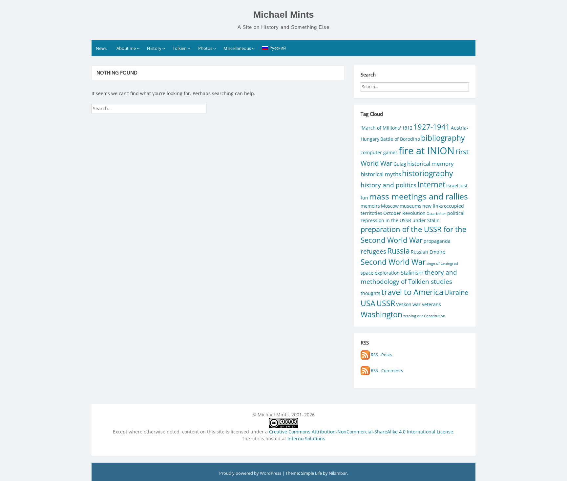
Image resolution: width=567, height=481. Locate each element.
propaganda (437, 241)
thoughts (370, 293)
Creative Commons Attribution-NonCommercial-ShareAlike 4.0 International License (361, 432)
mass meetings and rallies (418, 196)
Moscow (390, 206)
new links (432, 206)
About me (126, 48)
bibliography (443, 138)
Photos (205, 48)
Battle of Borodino (400, 139)
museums (410, 206)
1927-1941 (431, 127)
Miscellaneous (237, 48)
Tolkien (180, 48)
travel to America (412, 292)
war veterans (426, 304)
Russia (398, 251)
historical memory (430, 163)
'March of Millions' (381, 128)
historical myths (381, 174)
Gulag (399, 164)
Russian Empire (428, 252)
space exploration (380, 273)
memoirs (370, 206)
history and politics (388, 185)
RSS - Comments (386, 370)
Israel (452, 185)
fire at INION (426, 150)
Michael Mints (283, 15)
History (154, 48)
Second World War (393, 262)
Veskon (403, 304)
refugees (373, 251)
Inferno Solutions (306, 438)
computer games (379, 152)
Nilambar (338, 473)
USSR (385, 303)
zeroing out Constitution (424, 316)
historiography (427, 173)
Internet (431, 184)
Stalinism (412, 272)
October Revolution (404, 213)
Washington (381, 314)
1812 (407, 128)
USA (368, 303)
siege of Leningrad (442, 263)
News (101, 48)
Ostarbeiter (436, 213)
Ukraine (456, 292)
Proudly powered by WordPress (250, 473)
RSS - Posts (381, 355)
